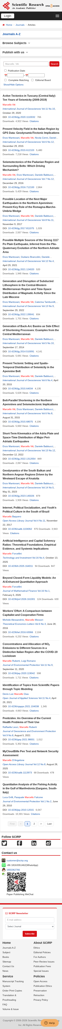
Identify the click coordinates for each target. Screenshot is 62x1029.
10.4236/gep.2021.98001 (21, 739)
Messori (34, 619)
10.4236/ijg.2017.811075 (21, 228)
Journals (20, 25)
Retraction (39, 995)
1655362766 (13, 869)
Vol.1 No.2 (46, 801)
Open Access (40, 981)
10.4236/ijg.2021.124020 (21, 269)
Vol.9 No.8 (8, 735)
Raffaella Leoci (10, 727)
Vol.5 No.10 (48, 343)
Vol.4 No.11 (39, 520)
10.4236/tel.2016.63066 (20, 632)
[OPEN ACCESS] (52, 5)
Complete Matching (18, 80)
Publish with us (14, 52)
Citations (34, 121)
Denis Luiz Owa (16, 694)
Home (9, 25)
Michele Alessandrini (13, 619)
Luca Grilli (8, 797)
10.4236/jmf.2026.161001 (21, 599)
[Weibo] (48, 843)
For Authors (40, 957)
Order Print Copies (12, 990)
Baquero (12, 516)
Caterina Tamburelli (45, 302)
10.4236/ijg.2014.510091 (21, 351)
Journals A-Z (9, 947)
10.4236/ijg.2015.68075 (20, 421)
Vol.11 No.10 (48, 108)
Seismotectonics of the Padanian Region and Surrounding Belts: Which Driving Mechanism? (31, 166)
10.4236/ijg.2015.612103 (21, 150)
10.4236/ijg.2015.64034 (20, 388)
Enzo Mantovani (11, 137)
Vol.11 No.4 (44, 698)
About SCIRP (43, 942)
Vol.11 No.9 (47, 665)
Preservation (40, 990)
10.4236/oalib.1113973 (20, 772)
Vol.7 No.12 (48, 179)
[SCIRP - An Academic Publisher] (23, 5)
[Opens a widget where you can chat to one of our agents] (50, 1023)
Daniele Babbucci (44, 174)
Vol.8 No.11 (48, 220)
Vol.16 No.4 (38, 557)
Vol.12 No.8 (39, 764)
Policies (39, 976)
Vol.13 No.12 (48, 450)
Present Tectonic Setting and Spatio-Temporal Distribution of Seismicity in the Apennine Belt (28, 367)
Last (49, 823)
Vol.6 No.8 (47, 413)
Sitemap (6, 961)
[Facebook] (19, 843)
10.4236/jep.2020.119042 (21, 673)
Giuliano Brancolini (30, 257)
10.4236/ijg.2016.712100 (21, 187)
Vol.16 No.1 (44, 590)
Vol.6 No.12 (48, 142)
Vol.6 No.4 (47, 380)
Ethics (37, 947)
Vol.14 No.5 (48, 487)
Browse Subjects (15, 43)
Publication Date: (16, 70)
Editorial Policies (42, 952)
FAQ (4, 1004)
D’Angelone (13, 760)
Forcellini (12, 553)
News (5, 971)
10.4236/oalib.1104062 (20, 529)
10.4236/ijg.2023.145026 (21, 495)
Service (7, 976)
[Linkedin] (33, 843)
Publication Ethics (43, 986)
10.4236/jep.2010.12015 (21, 809)
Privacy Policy (41, 1000)
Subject (6, 952)
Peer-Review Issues (44, 961)
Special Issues (41, 971)
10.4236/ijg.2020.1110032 (21, 117)
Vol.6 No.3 (40, 624)
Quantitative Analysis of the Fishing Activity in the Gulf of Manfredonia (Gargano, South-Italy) (30, 788)
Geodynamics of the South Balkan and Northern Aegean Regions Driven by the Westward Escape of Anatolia (28, 474)
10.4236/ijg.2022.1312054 (22, 458)
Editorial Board (43, 80)
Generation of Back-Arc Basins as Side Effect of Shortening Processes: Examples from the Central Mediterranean (31, 330)
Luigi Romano (28, 661)
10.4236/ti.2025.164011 (20, 566)
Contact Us (8, 966)
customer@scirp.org (17, 860)
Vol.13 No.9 (48, 306)
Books (5, 957)
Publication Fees (42, 966)
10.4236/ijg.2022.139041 (21, 314)
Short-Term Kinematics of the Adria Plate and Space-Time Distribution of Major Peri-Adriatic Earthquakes (31, 437)
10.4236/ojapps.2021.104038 (23, 706)
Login (7, 16)
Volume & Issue (10, 1009)
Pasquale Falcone (28, 797)
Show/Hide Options (13, 84)
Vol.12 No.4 (48, 261)
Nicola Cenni (41, 137)
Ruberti (11, 661)
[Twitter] (4, 843)
